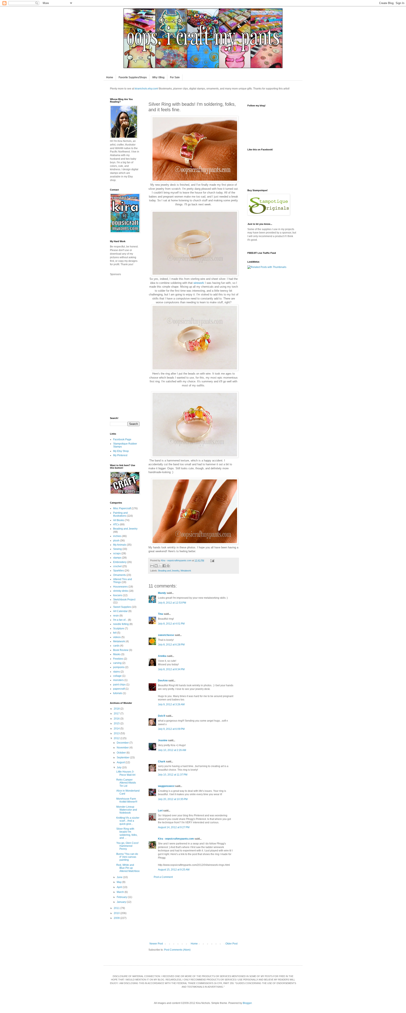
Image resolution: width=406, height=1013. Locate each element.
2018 (117, 708)
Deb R (161, 715)
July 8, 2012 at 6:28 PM (171, 644)
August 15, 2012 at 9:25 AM (173, 869)
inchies (117, 536)
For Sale (175, 77)
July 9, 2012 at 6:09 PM (171, 728)
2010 (117, 913)
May (119, 882)
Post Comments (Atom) (177, 949)
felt (115, 632)
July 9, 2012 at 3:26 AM (171, 704)
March (121, 892)
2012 (117, 738)
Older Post (231, 943)
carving (117, 663)
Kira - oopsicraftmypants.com (176, 838)
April (120, 887)
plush (116, 540)
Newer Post (156, 943)
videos (117, 637)
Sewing (117, 549)
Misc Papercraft (122, 508)
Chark (161, 761)
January (122, 901)
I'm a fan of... (120, 619)
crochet (117, 566)
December (123, 742)
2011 (117, 908)
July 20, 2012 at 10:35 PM (173, 799)
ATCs (116, 524)
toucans (117, 595)
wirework (198, 282)
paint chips (119, 684)
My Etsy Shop (121, 451)
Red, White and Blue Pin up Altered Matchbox (128, 868)
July (119, 767)
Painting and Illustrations (120, 514)
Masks (117, 654)
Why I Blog (158, 77)
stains (116, 671)
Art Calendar (120, 611)
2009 (117, 918)
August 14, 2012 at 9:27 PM (173, 827)
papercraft (119, 688)
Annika (162, 656)
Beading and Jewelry (168, 570)
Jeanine (162, 740)
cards (116, 645)
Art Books (118, 520)
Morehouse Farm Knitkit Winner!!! (126, 800)
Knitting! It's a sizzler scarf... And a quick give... (127, 820)
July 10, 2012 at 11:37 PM (172, 774)
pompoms (119, 667)
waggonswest (166, 786)
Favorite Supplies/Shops (133, 77)
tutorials (117, 693)
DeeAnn (163, 680)
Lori (160, 810)
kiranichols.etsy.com (146, 88)
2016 (117, 718)
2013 (117, 733)
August (121, 762)
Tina (160, 613)
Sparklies (118, 570)
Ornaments (119, 575)
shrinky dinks (120, 590)
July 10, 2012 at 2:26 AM (172, 750)
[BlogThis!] (156, 566)
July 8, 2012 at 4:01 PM (171, 623)
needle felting (121, 624)
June (120, 877)
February (122, 897)
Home (109, 77)
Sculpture (118, 628)
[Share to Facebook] (164, 566)
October (121, 752)
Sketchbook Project (124, 599)
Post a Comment (163, 877)
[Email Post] (211, 560)
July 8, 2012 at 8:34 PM (171, 669)
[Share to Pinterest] (168, 566)
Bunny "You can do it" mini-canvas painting (127, 857)
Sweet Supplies (122, 606)
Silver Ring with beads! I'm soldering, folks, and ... (126, 833)
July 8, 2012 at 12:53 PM (172, 602)
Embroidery (119, 562)
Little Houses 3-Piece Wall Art (125, 773)
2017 (117, 713)
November (123, 747)
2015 (117, 723)
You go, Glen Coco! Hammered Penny (127, 846)
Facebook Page (122, 439)
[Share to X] (160, 566)
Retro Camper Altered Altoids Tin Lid (126, 782)
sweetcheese (166, 635)
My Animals (119, 544)
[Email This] (152, 566)
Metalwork (186, 570)
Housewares (120, 586)
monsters (118, 680)
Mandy (162, 593)
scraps (117, 553)
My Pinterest (120, 455)
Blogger (247, 1003)
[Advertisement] (193, 910)
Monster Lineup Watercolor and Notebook (126, 809)
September (123, 757)
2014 (117, 728)
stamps (117, 557)
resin (116, 615)
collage (117, 675)
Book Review (120, 650)
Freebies (118, 658)
